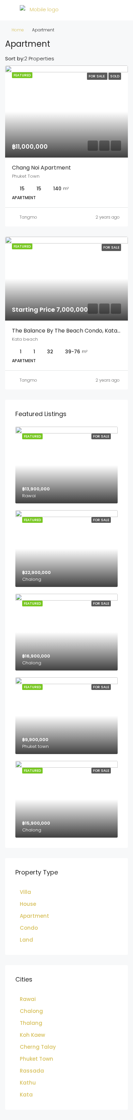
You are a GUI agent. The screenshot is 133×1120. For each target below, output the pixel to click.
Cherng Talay (38, 1046)
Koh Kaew (32, 1034)
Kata (26, 1094)
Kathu (28, 1082)
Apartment (34, 915)
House (28, 904)
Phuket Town (36, 1058)
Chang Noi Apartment (41, 168)
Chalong (31, 1011)
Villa (25, 892)
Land (26, 939)
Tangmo (28, 217)
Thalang (31, 1023)
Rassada (32, 1070)
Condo (29, 927)
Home (18, 30)
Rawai (28, 999)
